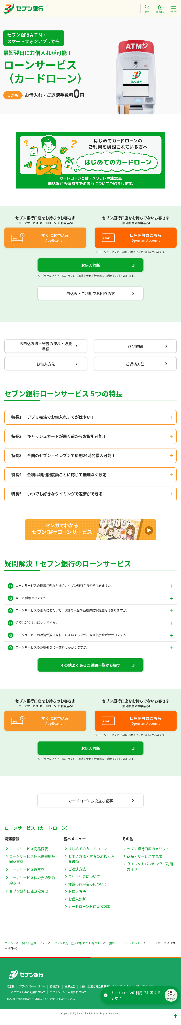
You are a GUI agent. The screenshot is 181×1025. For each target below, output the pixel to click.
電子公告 (70, 986)
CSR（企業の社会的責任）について (101, 986)
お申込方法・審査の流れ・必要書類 (45, 346)
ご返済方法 (135, 364)
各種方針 (55, 986)
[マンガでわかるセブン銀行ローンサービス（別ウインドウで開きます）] (90, 529)
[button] (171, 995)
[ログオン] (160, 8)
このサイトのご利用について (28, 992)
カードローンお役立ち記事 (90, 800)
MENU (173, 8)
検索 (147, 8)
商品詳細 (135, 346)
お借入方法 (45, 364)
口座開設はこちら (146, 235)
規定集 (11, 986)
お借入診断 (90, 265)
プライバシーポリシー (32, 986)
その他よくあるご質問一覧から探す (90, 665)
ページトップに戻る (175, 1016)
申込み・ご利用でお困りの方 (90, 293)
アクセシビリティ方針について (68, 992)
